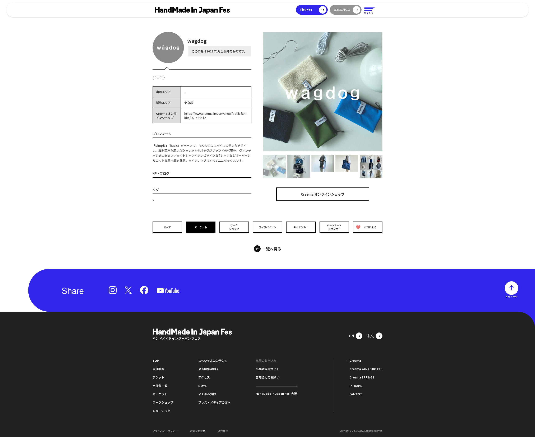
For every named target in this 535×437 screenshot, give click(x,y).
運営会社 (223, 430)
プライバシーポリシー (165, 430)
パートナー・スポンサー (334, 227)
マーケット (201, 227)
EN (351, 335)
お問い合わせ (197, 430)
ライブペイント (267, 227)
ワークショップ (234, 227)
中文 (370, 335)
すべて (167, 227)
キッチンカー (300, 227)
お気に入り (370, 227)
